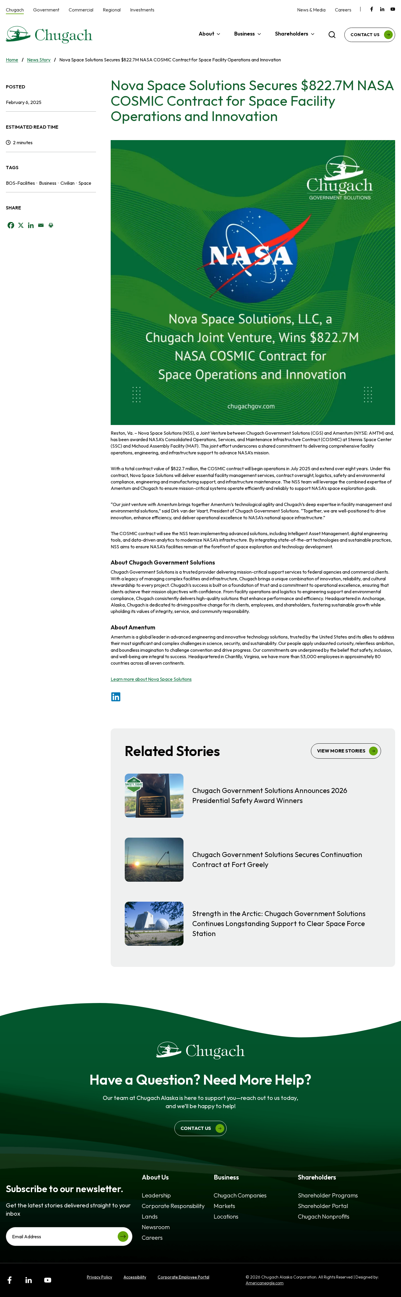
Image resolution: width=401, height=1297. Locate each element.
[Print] (50, 225)
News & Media (311, 10)
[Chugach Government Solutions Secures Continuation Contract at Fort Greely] (253, 860)
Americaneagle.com (265, 1283)
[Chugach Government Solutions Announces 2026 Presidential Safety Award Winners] (253, 796)
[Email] (40, 225)
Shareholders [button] (291, 33)
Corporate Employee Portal (183, 1277)
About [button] (206, 33)
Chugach (15, 10)
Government (46, 10)
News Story (38, 60)
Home (12, 60)
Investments (142, 10)
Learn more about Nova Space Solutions (151, 679)
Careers (343, 10)
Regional (112, 10)
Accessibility (135, 1277)
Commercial (81, 10)
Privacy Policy (99, 1277)
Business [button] (244, 33)
